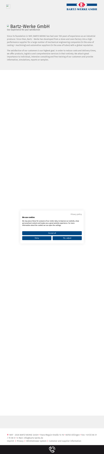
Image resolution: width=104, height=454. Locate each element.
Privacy (20, 441)
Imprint (10, 441)
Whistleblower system (36, 441)
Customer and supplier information (65, 441)
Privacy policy (76, 214)
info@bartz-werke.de (33, 438)
